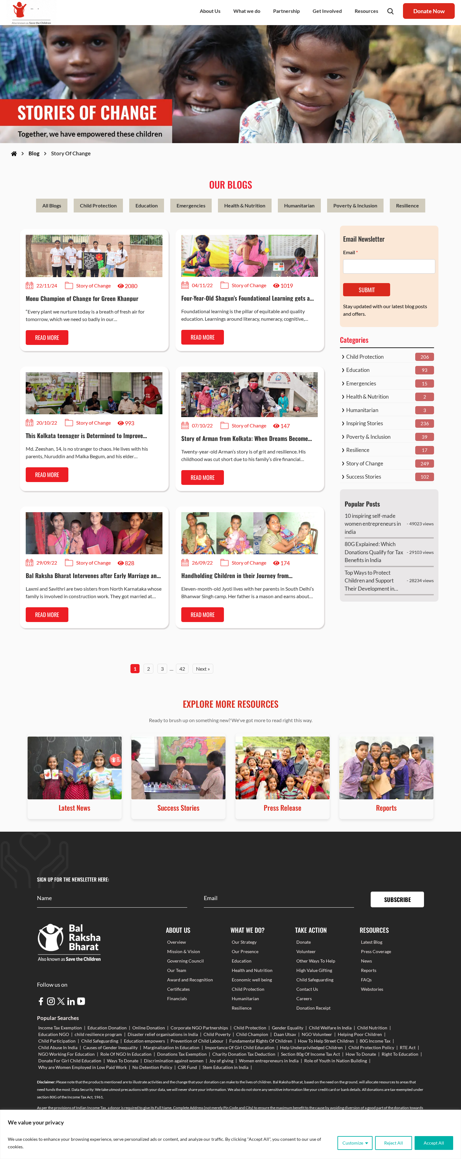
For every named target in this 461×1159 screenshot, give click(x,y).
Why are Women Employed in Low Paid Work (82, 1067)
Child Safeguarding (314, 979)
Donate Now (429, 11)
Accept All (434, 1143)
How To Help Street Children (326, 1041)
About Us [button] (210, 11)
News (366, 960)
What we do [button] (246, 11)
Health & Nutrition (244, 205)
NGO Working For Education (66, 1054)
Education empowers (144, 1041)
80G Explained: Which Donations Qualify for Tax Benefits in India (374, 552)
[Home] (14, 154)
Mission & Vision (183, 951)
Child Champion (252, 1034)
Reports (368, 970)
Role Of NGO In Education (125, 1054)
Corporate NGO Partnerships (199, 1027)
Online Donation (148, 1027)
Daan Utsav (285, 1034)
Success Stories (363, 476)
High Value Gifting (314, 970)
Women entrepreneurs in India (269, 1060)
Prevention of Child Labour (197, 1041)
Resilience (407, 205)
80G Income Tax (375, 1041)
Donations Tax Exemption (182, 1054)
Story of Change (364, 463)
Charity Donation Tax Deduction (243, 1054)
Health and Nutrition (252, 970)
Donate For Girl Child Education (69, 1060)
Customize (352, 1143)
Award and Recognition (190, 979)
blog (34, 153)
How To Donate (361, 1054)
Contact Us (307, 989)
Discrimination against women (174, 1060)
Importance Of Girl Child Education (239, 1047)
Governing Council (185, 960)
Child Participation (57, 1041)
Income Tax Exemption (60, 1027)
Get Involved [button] (327, 11)
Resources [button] (366, 11)
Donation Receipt (313, 1008)
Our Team (176, 970)
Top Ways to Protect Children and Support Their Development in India (369, 581)
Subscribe (397, 899)
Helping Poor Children (360, 1034)
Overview (176, 942)
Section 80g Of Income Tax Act (310, 1054)
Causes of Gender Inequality (110, 1047)
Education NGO (53, 1034)
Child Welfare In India (330, 1027)
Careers (304, 998)
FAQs (366, 979)
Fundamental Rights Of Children (260, 1041)
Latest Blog (371, 942)
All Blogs (51, 205)
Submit (367, 290)
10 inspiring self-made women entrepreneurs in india (373, 523)
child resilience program (98, 1034)
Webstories (372, 989)
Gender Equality (287, 1027)
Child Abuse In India (57, 1047)
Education (146, 205)
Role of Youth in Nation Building (335, 1060)
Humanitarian (299, 205)
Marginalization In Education (171, 1047)
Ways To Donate (122, 1060)
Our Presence (245, 951)
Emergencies (191, 205)
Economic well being (252, 979)
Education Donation (107, 1027)
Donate (303, 942)
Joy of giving (221, 1060)
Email (350, 252)
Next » (203, 669)
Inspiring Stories (364, 423)
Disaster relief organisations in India (163, 1034)
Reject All (393, 1143)
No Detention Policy (152, 1067)
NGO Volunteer (317, 1034)
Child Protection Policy (371, 1047)
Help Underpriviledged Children (311, 1047)
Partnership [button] (286, 11)
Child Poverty (217, 1034)
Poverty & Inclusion (355, 205)
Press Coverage (376, 951)
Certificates (178, 989)
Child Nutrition (372, 1027)
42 (182, 669)
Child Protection (98, 205)
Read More (47, 337)
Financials (177, 998)
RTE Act (408, 1047)
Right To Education (400, 1054)
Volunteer (306, 951)
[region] (230, 1134)
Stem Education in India (225, 1067)
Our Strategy (244, 942)
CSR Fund (187, 1067)
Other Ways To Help (315, 960)
